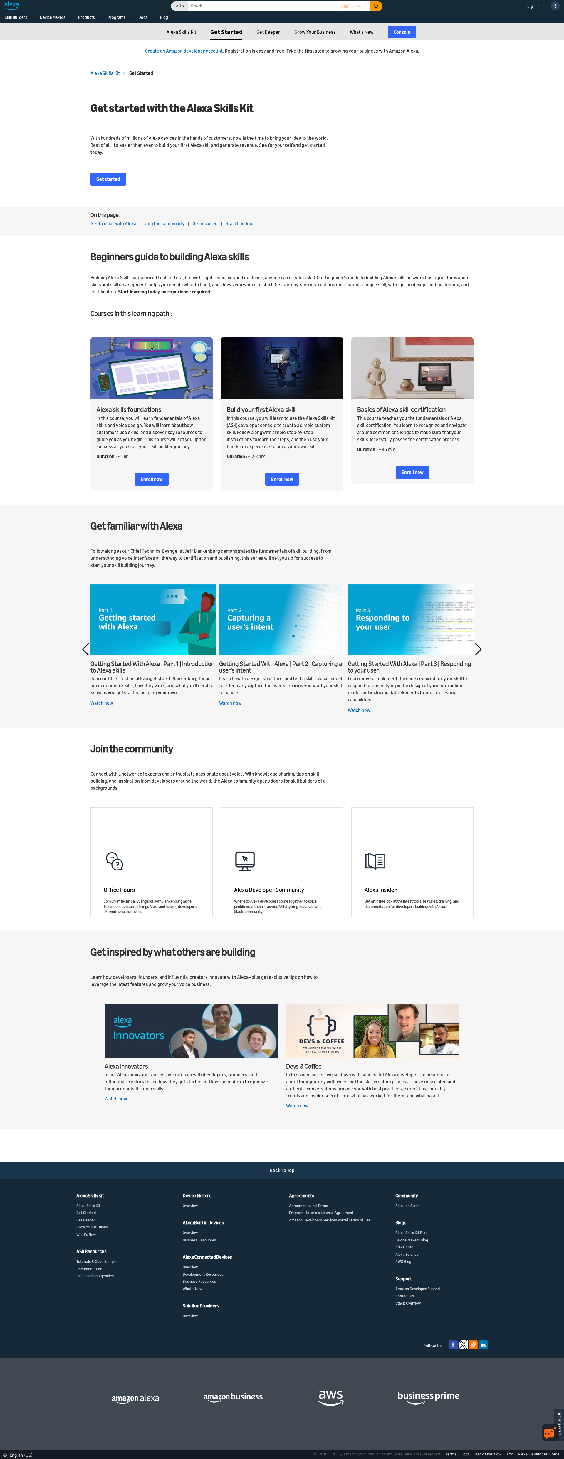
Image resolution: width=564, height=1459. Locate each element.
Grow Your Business (92, 1227)
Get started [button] (108, 179)
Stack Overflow (408, 1303)
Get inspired (205, 223)
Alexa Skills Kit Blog (411, 1232)
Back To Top (282, 1170)
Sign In (533, 6)
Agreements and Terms (308, 1205)
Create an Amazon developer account (184, 51)
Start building (240, 223)
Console (402, 32)
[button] (478, 649)
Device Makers (53, 17)
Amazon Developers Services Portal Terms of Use (329, 1220)
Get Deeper (85, 1220)
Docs (142, 17)
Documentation (89, 1268)
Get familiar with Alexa (113, 223)
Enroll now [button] (152, 479)
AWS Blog (403, 1261)
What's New (86, 1234)
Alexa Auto (404, 1247)
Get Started (86, 1212)
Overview (190, 1205)
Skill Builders (16, 17)
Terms (451, 1454)
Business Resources (199, 1240)
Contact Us (404, 1295)
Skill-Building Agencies (95, 1275)
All (178, 6)
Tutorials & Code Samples (97, 1261)
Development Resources (203, 1274)
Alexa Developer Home (539, 1454)
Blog (164, 17)
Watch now (101, 703)
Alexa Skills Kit (106, 73)
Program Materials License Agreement (321, 1212)
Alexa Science (407, 1254)
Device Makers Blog (411, 1240)
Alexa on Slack (407, 1205)
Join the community (164, 223)
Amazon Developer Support (418, 1288)
